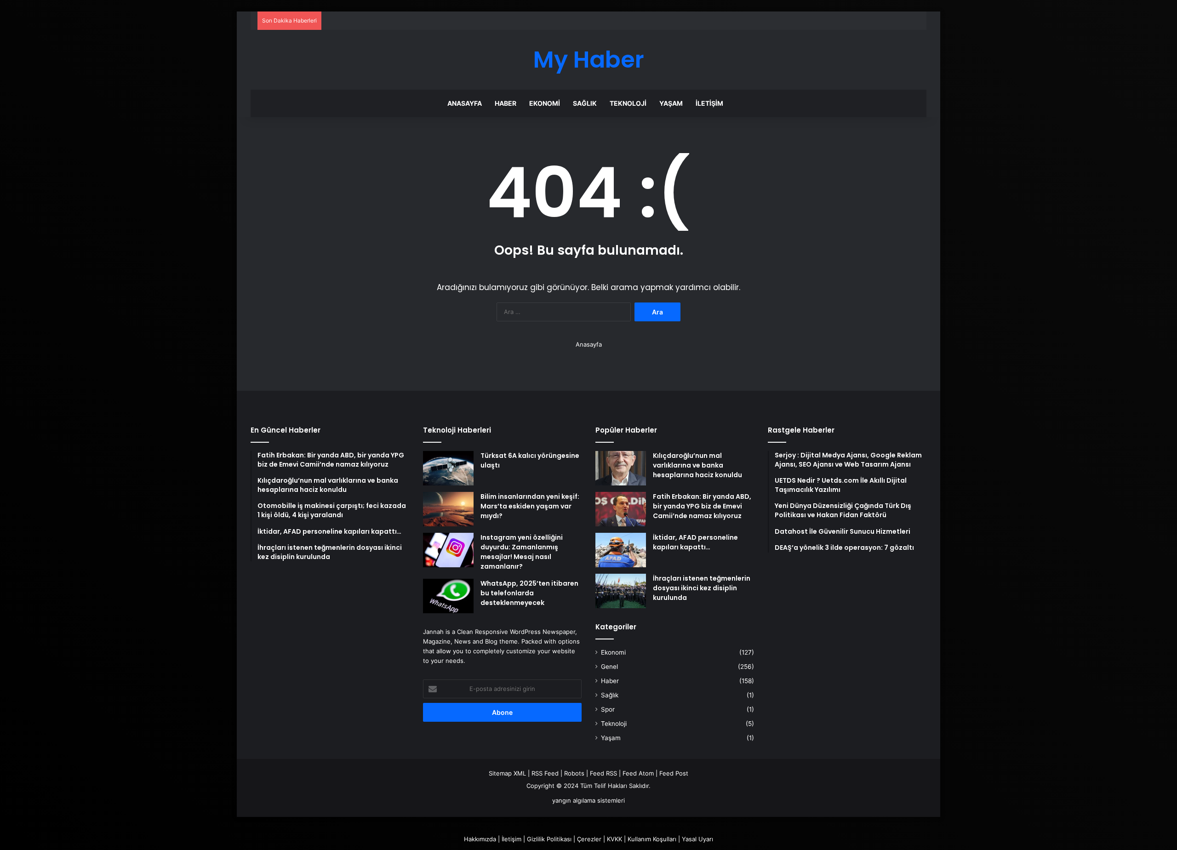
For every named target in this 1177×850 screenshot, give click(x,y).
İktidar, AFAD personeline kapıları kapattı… (695, 542)
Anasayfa (464, 103)
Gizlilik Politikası (549, 839)
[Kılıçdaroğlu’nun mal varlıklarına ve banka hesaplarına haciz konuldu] (620, 468)
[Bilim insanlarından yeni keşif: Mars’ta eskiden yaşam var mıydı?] (448, 509)
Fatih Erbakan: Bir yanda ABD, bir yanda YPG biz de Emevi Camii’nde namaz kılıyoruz (702, 506)
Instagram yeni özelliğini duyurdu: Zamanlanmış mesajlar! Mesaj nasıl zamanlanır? (521, 552)
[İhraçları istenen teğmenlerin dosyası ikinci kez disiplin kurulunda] (620, 591)
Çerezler (589, 839)
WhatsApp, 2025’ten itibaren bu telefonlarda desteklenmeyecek (529, 593)
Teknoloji (628, 103)
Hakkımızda (480, 839)
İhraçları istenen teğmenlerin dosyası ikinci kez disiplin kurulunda (701, 588)
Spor (608, 709)
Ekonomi (544, 103)
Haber (505, 103)
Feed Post (673, 773)
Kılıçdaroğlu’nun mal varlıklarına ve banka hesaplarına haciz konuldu (697, 465)
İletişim (709, 103)
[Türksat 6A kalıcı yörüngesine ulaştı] (448, 468)
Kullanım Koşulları (652, 839)
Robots (574, 773)
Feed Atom (638, 773)
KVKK (614, 839)
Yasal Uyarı (697, 839)
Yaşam (671, 103)
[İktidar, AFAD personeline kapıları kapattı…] (620, 550)
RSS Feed (545, 773)
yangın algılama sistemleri (588, 800)
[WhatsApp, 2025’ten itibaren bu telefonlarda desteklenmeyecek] (448, 596)
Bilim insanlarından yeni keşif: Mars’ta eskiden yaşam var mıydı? (529, 506)
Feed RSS (603, 773)
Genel (609, 666)
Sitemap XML (507, 773)
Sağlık (585, 103)
